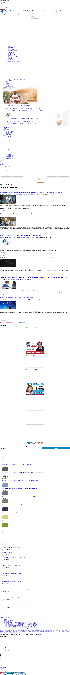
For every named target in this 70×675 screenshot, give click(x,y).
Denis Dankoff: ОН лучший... (6, 621)
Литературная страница (12, 68)
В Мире (7, 72)
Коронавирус (19, 630)
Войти (5, 6)
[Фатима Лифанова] (6, 180)
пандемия (64, 631)
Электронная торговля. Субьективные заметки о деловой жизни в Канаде (20, 213)
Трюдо (60, 630)
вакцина (66, 630)
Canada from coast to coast (12, 632)
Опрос (9, 46)
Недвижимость (10, 37)
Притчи (55, 631)
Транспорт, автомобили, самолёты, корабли (15, 61)
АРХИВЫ (4, 2)
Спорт (9, 60)
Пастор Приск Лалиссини (10, 142)
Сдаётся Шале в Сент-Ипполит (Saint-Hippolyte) (10, 174)
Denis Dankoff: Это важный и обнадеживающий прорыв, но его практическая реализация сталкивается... (20, 625)
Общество (7, 44)
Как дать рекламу (9, 133)
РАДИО (3, 3)
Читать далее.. (2, 210)
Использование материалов (10, 132)
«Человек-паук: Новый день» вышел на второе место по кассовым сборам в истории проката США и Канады (24, 110)
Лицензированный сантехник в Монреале (9, 169)
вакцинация (44, 630)
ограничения (18, 632)
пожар (67, 630)
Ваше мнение (10, 85)
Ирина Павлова (8, 152)
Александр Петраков (9, 156)
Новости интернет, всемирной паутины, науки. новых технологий (19, 73)
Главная (4, 35)
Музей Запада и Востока (12, 52)
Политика (7, 84)
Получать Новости (6, 127)
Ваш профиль (5, 5)
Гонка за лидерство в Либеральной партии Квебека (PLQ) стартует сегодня (15, 168)
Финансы (9, 42)
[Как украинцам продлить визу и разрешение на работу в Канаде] (3, 555)
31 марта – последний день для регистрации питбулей (12, 547)
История (9, 51)
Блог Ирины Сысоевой (9, 148)
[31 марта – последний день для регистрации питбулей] (5, 545)
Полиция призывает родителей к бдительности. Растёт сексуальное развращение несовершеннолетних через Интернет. (33, 277)
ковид (46, 631)
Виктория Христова (9, 140)
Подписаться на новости (4, 670)
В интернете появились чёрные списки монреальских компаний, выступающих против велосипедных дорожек (31, 192)
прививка (62, 630)
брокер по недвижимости (48, 630)
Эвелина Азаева (8, 144)
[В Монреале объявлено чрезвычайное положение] (5, 579)
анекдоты (30, 631)
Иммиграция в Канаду (3, 631)
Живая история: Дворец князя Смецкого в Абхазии (11, 573)
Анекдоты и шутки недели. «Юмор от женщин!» (11, 613)
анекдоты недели (40, 631)
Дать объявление (3, 671)
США (41, 630)
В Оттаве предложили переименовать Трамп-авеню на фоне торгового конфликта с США (18, 496)
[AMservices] (29, 180)
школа (28, 631)
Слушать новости (6, 126)
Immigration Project (35, 631)
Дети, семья (7, 279)
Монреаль (5, 630)
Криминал (9, 53)
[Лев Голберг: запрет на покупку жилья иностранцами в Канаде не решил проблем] (20, 103)
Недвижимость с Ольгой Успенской (16, 38)
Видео (7, 81)
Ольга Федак (8, 137)
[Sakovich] (18, 180)
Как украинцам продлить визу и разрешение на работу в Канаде (14, 557)
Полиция (13, 630)
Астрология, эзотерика (11, 47)
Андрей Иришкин (8, 151)
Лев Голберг (8, 141)
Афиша (9, 64)
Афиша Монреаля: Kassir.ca (14, 65)
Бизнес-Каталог (6, 129)
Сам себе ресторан (11, 69)
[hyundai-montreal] (63, 180)
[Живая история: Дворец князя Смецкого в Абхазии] (5, 571)
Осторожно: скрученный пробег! (7, 170)
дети (42, 631)
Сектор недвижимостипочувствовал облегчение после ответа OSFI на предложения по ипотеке (20, 605)
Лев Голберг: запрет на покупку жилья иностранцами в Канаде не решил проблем (17, 105)
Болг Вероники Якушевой (10, 158)
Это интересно (10, 71)
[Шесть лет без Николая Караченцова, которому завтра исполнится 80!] (5, 587)
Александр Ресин (9, 154)
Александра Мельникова (10, 138)
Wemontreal (8, 674)
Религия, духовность (11, 59)
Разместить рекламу (9, 131)
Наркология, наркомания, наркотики (14, 50)
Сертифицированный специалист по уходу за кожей (11, 171)
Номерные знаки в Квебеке (7, 552)
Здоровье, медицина (11, 49)
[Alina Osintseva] (40, 180)
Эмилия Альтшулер (9, 146)
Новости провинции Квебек (12, 76)
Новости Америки (11, 78)
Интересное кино (10, 66)
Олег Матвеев (8, 145)
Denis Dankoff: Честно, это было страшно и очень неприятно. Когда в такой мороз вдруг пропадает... (19, 623)
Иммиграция (8, 83)
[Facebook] (1, 641)
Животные (9, 48)
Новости (7, 75)
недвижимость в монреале (27, 630)
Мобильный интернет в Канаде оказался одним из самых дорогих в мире (20, 235)
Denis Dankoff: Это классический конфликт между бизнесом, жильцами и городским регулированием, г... (20, 624)
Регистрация (6, 7)
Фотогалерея (10, 70)
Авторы (4, 135)
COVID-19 (9, 630)
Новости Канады (10, 77)
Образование (10, 55)
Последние (4, 455)
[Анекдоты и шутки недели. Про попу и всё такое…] (5, 563)
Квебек (11, 630)
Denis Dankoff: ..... (5, 619)
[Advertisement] (35, 26)
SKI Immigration (52, 631)
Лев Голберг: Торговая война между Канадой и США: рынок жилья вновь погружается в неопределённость (22, 504)
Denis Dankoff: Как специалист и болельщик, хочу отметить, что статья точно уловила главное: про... (19, 626)
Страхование (10, 40)
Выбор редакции (10, 80)
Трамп (32, 631)
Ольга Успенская (13, 631)
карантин (60, 631)
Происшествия (10, 57)
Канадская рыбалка (11, 67)
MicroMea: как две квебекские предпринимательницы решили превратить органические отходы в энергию (22, 528)
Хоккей (16, 632)
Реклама (9, 41)
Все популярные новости (4, 617)
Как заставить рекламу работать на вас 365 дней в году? (12, 167)
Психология (10, 58)
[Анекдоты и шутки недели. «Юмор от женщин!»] (5, 611)
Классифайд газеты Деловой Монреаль (7, 164)
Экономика (7, 36)
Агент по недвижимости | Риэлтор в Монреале (36, 630)
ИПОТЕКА (57, 631)
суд (51, 630)
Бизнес (9, 43)
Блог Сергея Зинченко (9, 155)
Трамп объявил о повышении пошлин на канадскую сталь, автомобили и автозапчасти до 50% (22, 123)
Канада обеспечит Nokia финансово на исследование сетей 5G (17, 297)
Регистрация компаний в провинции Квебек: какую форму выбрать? (14, 172)
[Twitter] (2, 641)
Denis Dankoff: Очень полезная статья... (9, 620)
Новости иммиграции (11, 74)
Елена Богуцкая (8, 143)
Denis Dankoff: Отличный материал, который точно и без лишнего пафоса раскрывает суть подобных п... (20, 628)
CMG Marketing (2, 668)
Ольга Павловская (9, 150)
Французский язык (11, 45)
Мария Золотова (8, 139)
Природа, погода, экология (12, 56)
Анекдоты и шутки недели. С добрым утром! (10, 597)
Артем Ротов (8, 147)
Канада (7, 630)
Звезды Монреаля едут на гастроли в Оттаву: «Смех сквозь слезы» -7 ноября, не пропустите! (19, 512)
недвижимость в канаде (24, 631)
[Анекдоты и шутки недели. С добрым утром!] (5, 595)
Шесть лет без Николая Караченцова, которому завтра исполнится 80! (15, 589)
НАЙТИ (1, 162)
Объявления (5, 128)
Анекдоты (9, 63)
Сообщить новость (9, 134)
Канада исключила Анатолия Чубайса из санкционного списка (13, 520)
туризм (62, 631)
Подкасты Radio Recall (9, 86)
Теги (3, 457)
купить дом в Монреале (57, 630)
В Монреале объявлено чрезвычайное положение (11, 581)
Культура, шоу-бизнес (11, 54)
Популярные (4, 456)
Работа (9, 39)
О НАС (3, 1)
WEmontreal (39, 634)
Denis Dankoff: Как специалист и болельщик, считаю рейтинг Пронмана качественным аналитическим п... (20, 627)
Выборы (44, 631)
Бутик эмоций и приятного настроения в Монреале (11, 173)
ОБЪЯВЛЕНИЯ (2, 161)
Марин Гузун (8, 157)
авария (8, 632)
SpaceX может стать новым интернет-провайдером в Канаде (16, 255)
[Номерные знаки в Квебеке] (3, 550)
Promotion (2, 632)
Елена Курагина (8, 153)
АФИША (4, 4)
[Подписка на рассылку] (0, 190)
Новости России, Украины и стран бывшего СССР (16, 79)
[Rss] (0, 641)
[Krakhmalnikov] (52, 180)
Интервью (7, 82)
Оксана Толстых (8, 149)
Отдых (7, 62)
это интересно (16, 630)
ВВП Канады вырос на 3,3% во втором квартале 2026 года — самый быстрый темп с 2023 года (22, 118)
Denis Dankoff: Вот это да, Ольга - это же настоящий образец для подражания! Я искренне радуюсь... (19, 622)
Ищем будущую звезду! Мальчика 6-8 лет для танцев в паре (12, 166)
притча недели (48, 631)
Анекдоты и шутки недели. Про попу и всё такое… (11, 565)
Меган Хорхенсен (9, 136)
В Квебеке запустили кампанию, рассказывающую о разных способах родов (16, 537)
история (53, 630)
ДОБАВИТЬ (2, 163)
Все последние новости (4, 540)
